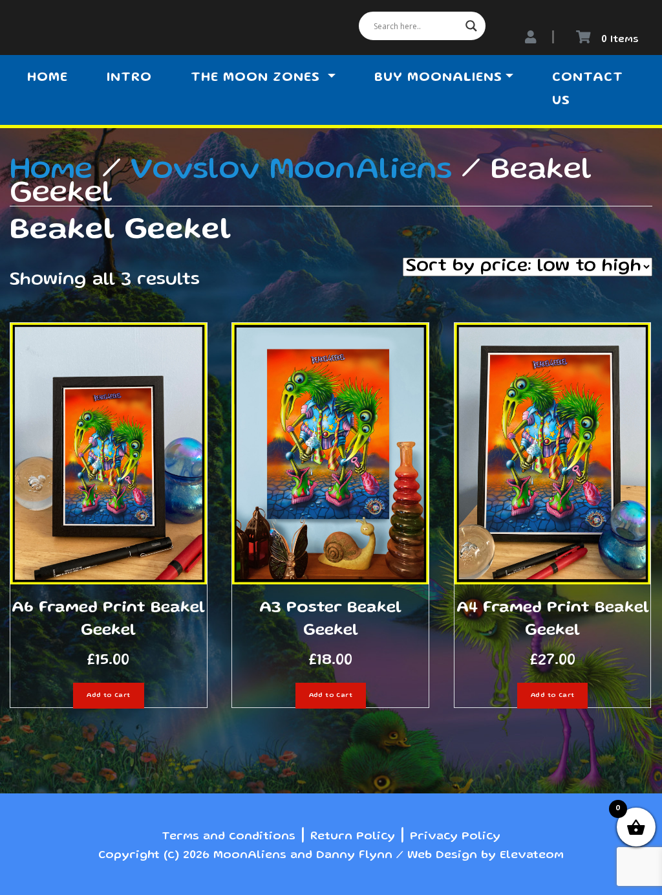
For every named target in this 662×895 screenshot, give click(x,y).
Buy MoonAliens (438, 78)
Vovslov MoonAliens (291, 170)
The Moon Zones (258, 78)
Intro (129, 78)
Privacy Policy (455, 837)
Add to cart (108, 695)
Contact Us (587, 89)
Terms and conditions (228, 837)
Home (47, 78)
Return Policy (352, 837)
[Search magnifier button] (471, 26)
